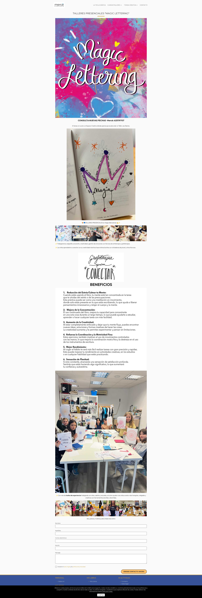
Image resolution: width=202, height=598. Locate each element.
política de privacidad (79, 566)
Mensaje (57, 552)
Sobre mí (61, 581)
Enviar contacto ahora (134, 571)
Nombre (57, 523)
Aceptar (101, 595)
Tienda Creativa (130, 5)
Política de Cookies (107, 591)
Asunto (57, 545)
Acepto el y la (71, 566)
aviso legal (67, 566)
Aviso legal (125, 584)
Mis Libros (93, 581)
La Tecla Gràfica (99, 5)
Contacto (143, 5)
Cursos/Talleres (114, 5)
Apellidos (58, 530)
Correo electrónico (61, 538)
